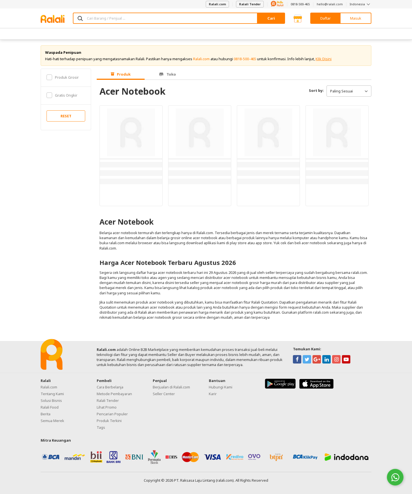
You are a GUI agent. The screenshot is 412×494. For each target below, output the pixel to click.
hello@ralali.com (330, 4)
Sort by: (316, 90)
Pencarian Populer (112, 413)
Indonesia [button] (358, 4)
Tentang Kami (52, 393)
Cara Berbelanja (110, 387)
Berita (45, 413)
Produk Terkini (109, 420)
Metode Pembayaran (114, 393)
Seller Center (164, 393)
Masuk (355, 18)
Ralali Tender (250, 4)
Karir (213, 393)
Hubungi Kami (220, 387)
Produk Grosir (67, 77)
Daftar (325, 18)
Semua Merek (52, 420)
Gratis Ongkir (66, 95)
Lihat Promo (107, 407)
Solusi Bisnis (51, 400)
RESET (66, 115)
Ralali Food (50, 407)
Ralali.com (217, 4)
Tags (101, 427)
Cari (271, 18)
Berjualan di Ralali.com (171, 387)
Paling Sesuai (341, 91)
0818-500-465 (300, 4)
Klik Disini (324, 58)
